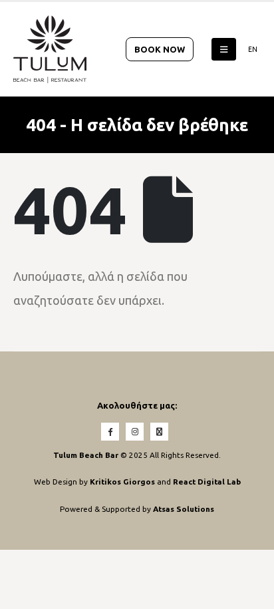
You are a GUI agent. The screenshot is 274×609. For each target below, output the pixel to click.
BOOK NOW (159, 49)
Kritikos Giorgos (123, 481)
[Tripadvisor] (159, 432)
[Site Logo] (49, 49)
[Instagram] (135, 432)
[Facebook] (110, 432)
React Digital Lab (207, 481)
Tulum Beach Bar (85, 455)
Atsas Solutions (183, 509)
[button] (223, 49)
